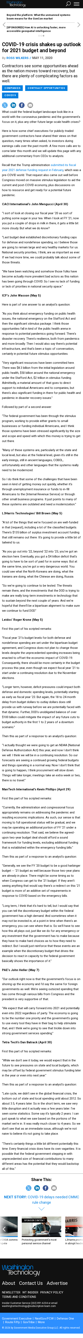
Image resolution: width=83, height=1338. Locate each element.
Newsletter (11, 1292)
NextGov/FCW (44, 1318)
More (41, 1322)
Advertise (57, 1283)
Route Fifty (12, 1322)
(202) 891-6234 (39, 1303)
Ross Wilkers (17, 58)
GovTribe (29, 1322)
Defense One (65, 1318)
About (8, 1283)
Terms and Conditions (19, 1297)
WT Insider (30, 1292)
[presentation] (4, 1234)
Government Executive (17, 1318)
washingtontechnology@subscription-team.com (29, 1306)
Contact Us (31, 1283)
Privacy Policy (51, 1292)
